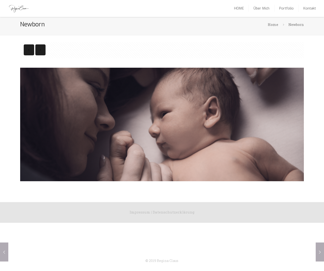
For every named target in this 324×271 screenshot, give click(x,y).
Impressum (140, 212)
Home (273, 24)
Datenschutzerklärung (173, 212)
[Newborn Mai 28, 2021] (4, 251)
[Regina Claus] (18, 8)
